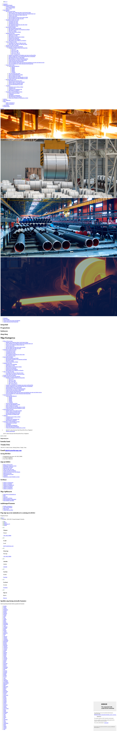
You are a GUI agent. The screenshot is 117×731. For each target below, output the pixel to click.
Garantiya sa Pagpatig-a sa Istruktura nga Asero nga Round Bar (22, 55)
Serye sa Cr (13, 49)
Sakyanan (5, 496)
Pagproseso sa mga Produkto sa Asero (14, 91)
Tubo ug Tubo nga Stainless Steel (16, 83)
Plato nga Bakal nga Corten (14, 76)
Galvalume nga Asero (13, 22)
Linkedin (5, 566)
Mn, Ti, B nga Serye (15, 54)
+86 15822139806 (7, 535)
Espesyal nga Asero (10, 65)
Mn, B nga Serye (15, 51)
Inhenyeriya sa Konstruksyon (9, 494)
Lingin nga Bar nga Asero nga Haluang (14, 46)
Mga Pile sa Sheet (12, 30)
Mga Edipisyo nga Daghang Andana (16, 36)
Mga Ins (5, 598)
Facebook (5, 587)
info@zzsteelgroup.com (13, 450)
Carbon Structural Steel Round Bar (16, 61)
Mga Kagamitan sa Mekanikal (9, 499)
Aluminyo (8, 85)
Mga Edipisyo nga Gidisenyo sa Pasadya (17, 40)
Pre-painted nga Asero (13, 25)
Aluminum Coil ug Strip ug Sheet (16, 86)
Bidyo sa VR (9, 8)
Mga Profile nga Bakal (11, 27)
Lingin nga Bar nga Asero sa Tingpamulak (18, 60)
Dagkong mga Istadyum (14, 38)
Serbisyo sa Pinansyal (8, 488)
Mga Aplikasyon (6, 100)
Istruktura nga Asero (10, 33)
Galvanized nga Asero (13, 21)
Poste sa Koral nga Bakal (14, 93)
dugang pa (8, 431)
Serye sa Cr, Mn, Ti (15, 52)
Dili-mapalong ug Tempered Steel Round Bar (18, 58)
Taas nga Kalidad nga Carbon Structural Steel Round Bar (21, 63)
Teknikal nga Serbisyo (8, 486)
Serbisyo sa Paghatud (7, 487)
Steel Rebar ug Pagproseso (14, 95)
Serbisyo (5, 99)
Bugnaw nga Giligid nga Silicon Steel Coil (18, 15)
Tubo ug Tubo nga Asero (11, 41)
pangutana (12, 431)
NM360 (13, 67)
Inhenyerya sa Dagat (7, 498)
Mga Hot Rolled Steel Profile (15, 28)
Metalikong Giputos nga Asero (12, 19)
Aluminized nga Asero (13, 23)
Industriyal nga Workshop (14, 34)
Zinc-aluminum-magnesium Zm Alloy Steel (18, 24)
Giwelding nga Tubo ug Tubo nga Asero (17, 43)
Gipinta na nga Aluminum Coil (15, 89)
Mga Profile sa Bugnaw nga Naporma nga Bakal (19, 29)
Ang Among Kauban (10, 7)
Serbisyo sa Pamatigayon (8, 485)
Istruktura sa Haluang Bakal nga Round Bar (18, 47)
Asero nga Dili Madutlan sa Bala (16, 74)
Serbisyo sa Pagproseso (8, 482)
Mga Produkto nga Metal (8, 500)
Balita (4, 101)
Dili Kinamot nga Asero (11, 79)
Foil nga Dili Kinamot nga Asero (16, 84)
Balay (4, 495)
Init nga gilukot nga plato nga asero (16, 18)
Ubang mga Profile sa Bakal (15, 32)
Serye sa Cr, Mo (14, 50)
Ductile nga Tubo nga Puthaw (12, 45)
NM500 (13, 71)
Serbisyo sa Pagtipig (7, 483)
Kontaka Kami (6, 106)
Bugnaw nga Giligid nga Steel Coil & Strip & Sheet (20, 12)
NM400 (13, 68)
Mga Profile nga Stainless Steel (15, 80)
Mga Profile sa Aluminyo (14, 90)
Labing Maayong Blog (8, 510)
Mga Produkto (6, 10)
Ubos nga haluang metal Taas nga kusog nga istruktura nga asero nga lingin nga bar (26, 62)
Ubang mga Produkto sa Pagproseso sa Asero (18, 97)
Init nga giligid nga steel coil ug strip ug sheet (18, 17)
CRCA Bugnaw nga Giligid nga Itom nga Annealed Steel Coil (22, 13)
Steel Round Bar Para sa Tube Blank (16, 57)
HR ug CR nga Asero (10, 11)
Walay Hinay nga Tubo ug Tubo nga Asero (18, 44)
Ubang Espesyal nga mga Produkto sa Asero (18, 78)
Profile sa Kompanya (10, 6)
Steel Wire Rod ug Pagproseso (15, 96)
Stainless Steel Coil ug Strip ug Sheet (17, 82)
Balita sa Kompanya (10, 102)
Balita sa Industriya (10, 104)
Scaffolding (11, 94)
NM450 (13, 69)
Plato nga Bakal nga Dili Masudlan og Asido (18, 77)
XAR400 (13, 72)
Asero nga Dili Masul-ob (14, 66)
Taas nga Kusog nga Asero (14, 73)
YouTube (5, 577)
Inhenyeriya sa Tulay (13, 35)
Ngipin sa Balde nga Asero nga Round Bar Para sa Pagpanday (22, 56)
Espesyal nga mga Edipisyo (14, 39)
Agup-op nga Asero (13, 16)
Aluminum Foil (12, 88)
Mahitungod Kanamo (7, 5)
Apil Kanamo (6, 105)
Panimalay (5, 4)
